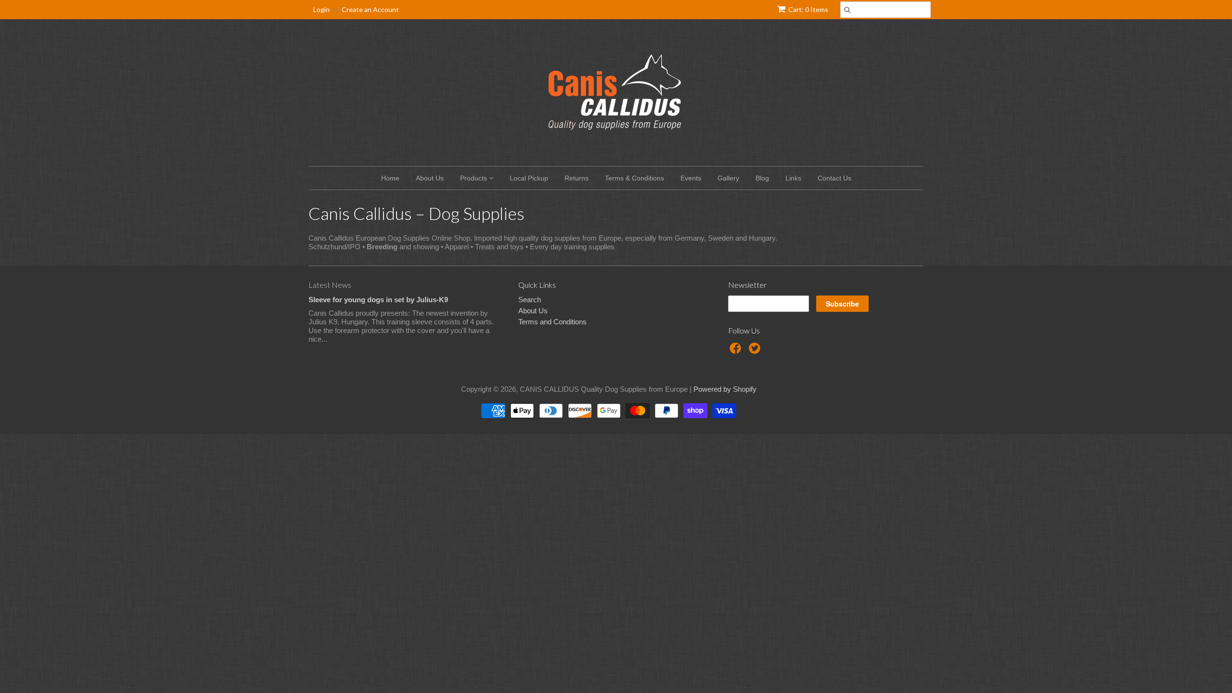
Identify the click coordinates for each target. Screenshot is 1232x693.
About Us (430, 178)
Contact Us (834, 178)
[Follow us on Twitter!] (756, 351)
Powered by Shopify (725, 389)
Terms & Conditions (634, 178)
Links (793, 178)
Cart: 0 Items (808, 9)
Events (690, 178)
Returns (577, 178)
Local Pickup (529, 178)
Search (529, 299)
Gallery (728, 178)
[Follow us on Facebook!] (737, 351)
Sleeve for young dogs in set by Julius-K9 (378, 299)
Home (390, 178)
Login (321, 9)
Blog (762, 178)
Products (474, 178)
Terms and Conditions (552, 322)
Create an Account (370, 9)
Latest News (329, 284)
